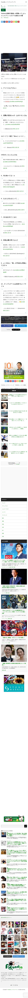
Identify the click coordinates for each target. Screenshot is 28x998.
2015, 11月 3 (6, 310)
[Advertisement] (14, 38)
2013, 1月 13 (8, 232)
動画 (3, 518)
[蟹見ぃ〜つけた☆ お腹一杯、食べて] (17, 951)
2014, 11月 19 (20, 191)
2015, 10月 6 (21, 209)
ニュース (3, 512)
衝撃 (3, 533)
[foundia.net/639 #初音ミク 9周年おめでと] (11, 931)
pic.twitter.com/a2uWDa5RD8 (13, 124)
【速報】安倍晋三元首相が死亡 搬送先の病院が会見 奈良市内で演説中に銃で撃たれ (14, 587)
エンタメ (3, 502)
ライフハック (4, 515)
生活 (3, 527)
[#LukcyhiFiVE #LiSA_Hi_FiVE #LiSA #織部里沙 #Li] (24, 931)
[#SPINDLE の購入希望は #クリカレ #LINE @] (17, 924)
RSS (17, 985)
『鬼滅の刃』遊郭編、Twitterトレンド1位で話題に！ (13, 637)
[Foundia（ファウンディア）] (8, 2)
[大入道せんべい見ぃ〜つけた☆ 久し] (24, 938)
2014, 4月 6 (20, 276)
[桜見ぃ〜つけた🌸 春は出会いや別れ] (17, 938)
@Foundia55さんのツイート (6, 917)
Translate (17, 464)
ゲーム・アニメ (5, 505)
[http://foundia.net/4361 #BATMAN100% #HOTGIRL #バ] (24, 924)
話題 (3, 536)
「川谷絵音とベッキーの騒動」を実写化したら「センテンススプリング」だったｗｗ (20, 386)
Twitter (5, 17)
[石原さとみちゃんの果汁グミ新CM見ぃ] (24, 944)
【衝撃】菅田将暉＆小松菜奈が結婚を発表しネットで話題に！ (14, 664)
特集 (3, 524)
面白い (7, 17)
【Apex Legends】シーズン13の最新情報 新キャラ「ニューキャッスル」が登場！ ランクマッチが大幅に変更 (13, 612)
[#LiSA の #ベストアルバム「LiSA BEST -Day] (11, 924)
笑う (2, 17)
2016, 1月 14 (16, 128)
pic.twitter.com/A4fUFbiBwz (9, 161)
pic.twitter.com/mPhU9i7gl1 (16, 101)
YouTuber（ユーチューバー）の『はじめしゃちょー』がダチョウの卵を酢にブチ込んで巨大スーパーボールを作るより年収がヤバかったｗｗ (7, 386)
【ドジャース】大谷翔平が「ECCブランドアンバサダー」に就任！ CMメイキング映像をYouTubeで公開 (13, 561)
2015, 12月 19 (15, 147)
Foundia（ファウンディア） (13, 989)
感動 (3, 521)
